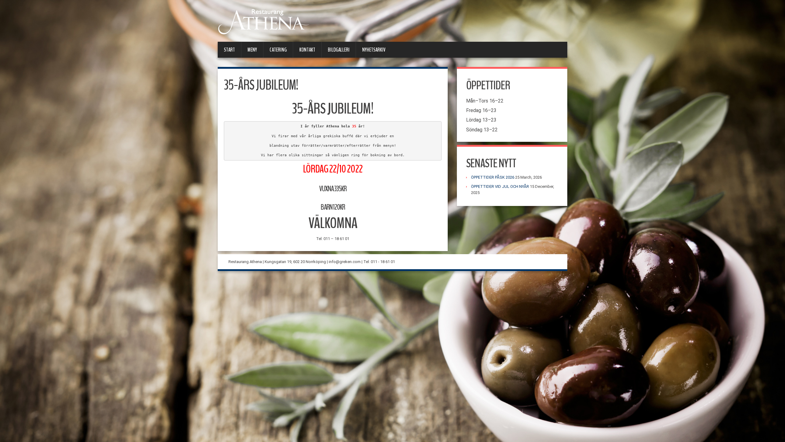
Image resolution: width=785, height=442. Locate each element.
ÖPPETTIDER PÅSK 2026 (492, 177)
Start (229, 49)
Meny (252, 49)
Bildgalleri (339, 49)
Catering (278, 49)
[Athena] (264, 21)
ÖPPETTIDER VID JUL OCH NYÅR (500, 186)
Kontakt (307, 49)
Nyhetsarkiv (373, 49)
